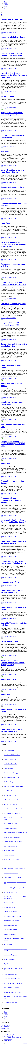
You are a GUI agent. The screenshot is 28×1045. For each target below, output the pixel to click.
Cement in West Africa (10, 582)
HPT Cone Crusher (8, 1036)
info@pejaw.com (5, 1028)
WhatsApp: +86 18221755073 (8, 32)
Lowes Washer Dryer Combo (11, 790)
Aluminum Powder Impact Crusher (12, 877)
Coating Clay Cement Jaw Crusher (12, 992)
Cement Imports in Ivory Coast (13, 304)
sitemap (25, 1043)
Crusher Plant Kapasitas (9, 934)
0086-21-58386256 (5, 1025)
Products (6, 3)
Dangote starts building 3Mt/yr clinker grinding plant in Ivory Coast (13, 444)
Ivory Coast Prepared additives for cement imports (13, 542)
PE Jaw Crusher (8, 1039)
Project (5, 6)
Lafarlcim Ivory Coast (10, 641)
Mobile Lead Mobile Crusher (11, 974)
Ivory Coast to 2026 (8, 680)
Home (5, 2)
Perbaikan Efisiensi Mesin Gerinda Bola (13, 799)
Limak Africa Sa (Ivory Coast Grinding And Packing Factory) (13, 521)
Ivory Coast (5, 223)
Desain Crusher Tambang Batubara (12, 864)
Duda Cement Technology (10, 804)
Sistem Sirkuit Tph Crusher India (12, 755)
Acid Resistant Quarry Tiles (10, 764)
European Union (7, 96)
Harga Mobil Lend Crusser (10, 795)
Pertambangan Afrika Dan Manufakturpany (14, 868)
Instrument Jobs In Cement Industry (12, 813)
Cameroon (5, 151)
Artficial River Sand (9, 750)
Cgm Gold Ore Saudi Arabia (11, 1002)
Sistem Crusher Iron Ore (10, 907)
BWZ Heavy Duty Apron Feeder (12, 1034)
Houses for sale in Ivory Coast (12, 37)
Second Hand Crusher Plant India (12, 978)
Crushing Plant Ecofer (9, 855)
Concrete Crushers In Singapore (11, 773)
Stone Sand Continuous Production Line (14, 786)
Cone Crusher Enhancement (11, 873)
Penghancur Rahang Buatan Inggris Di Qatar (15, 888)
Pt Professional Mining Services (11, 777)
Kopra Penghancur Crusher (10, 925)
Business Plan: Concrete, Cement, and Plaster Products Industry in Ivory (12, 662)
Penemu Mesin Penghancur (10, 955)
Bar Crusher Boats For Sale (10, 892)
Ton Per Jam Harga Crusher (10, 782)
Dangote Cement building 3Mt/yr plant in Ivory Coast (14, 345)
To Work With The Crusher (10, 929)
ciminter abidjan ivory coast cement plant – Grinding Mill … (13, 562)
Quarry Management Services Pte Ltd (13, 983)
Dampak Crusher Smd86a (10, 828)
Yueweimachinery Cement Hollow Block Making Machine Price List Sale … (13, 244)
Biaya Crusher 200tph (9, 959)
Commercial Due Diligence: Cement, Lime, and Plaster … (12, 54)
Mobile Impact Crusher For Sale (12, 837)
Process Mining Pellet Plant (10, 823)
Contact (6, 9)
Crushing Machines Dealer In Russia (13, 841)
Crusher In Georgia (8, 768)
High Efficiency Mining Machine (12, 964)
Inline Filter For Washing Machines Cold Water (15, 808)
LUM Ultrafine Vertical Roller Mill (12, 1037)
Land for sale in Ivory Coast (12, 19)
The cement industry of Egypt (12, 187)
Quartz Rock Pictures (9, 944)
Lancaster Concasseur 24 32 (11, 759)
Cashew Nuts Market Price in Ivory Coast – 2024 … (12, 171)
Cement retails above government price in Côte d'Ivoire (11, 500)
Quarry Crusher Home (9, 850)
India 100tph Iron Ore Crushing (11, 987)
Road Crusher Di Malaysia (10, 846)
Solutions (6, 4)
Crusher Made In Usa (9, 902)
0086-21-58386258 (5, 1027)
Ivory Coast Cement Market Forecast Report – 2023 (12, 114)
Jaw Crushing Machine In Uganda (12, 916)
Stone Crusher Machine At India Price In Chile (15, 832)
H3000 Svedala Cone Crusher (11, 859)
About (5, 7)
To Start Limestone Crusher (10, 911)
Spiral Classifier (8, 1040)
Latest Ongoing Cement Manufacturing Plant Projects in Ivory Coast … (14, 75)
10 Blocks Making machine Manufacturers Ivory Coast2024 (13, 283)
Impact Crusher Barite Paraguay (11, 920)
